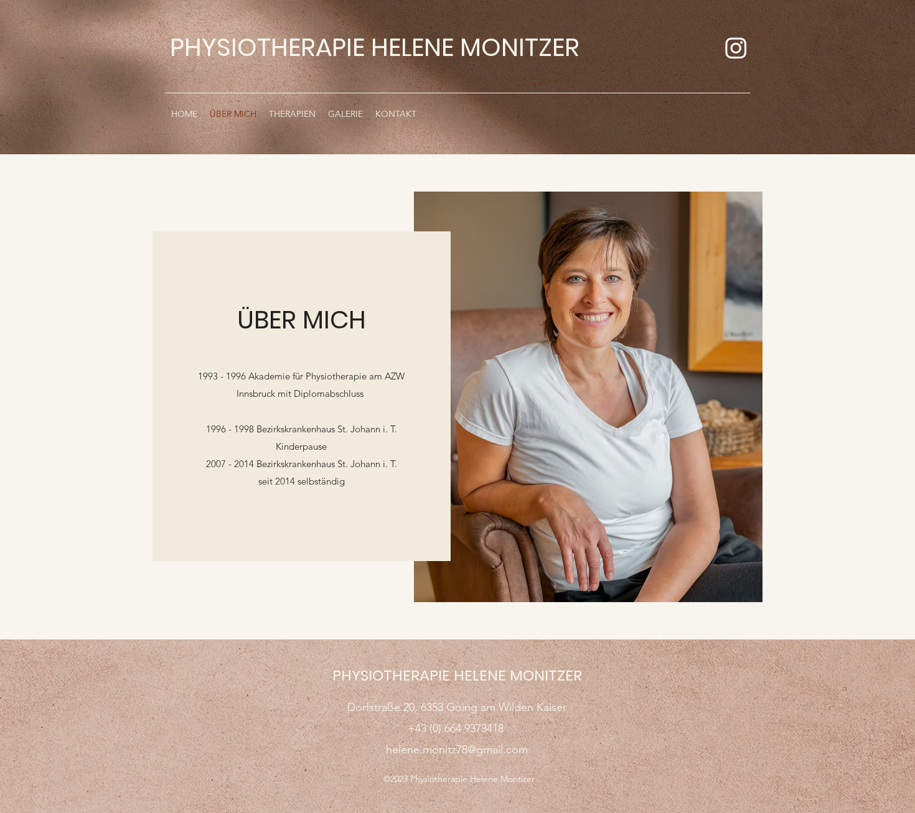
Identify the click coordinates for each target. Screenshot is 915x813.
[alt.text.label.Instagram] (736, 48)
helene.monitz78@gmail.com (457, 749)
